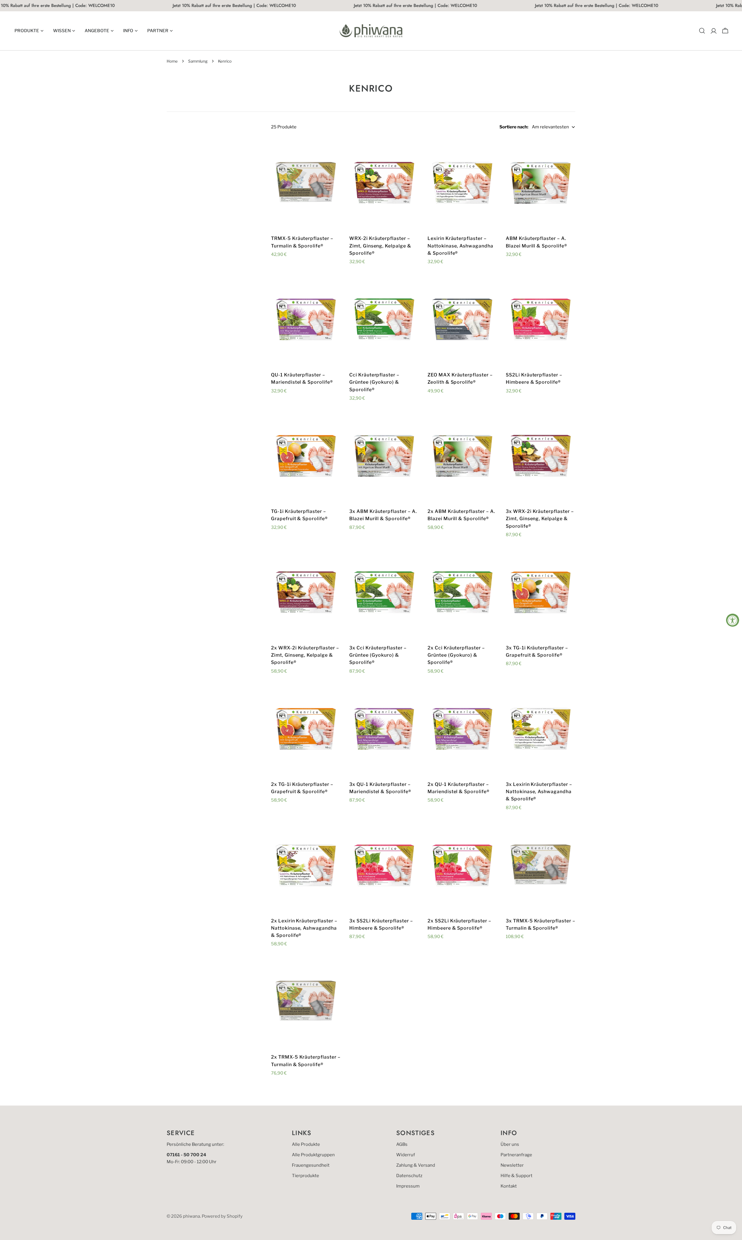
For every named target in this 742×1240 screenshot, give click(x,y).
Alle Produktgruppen (313, 1154)
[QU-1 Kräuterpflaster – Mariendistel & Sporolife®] (306, 320)
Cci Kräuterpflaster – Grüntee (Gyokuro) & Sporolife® (374, 382)
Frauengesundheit (311, 1165)
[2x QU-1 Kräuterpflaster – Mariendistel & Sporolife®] (462, 729)
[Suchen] (702, 31)
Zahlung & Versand (415, 1165)
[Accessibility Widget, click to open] (732, 620)
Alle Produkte (306, 1144)
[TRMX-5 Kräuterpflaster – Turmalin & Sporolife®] (306, 183)
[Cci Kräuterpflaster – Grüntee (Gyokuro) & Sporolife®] (384, 320)
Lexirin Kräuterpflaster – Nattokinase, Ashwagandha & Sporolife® (460, 246)
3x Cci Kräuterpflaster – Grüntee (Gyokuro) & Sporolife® (378, 655)
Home (172, 61)
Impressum (408, 1186)
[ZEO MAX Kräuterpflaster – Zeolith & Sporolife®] (462, 320)
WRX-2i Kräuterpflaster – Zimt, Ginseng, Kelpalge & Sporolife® (380, 246)
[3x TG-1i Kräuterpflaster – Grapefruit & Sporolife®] (540, 593)
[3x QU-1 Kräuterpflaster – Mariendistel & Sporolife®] (384, 729)
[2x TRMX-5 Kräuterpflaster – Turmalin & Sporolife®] (306, 1002)
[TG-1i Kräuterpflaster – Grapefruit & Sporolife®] (306, 456)
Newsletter (512, 1165)
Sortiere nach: (513, 127)
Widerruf (405, 1154)
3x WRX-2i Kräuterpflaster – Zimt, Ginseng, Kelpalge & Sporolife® (540, 519)
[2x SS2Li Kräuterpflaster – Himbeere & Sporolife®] (462, 866)
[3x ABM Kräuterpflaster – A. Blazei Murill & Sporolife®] (384, 456)
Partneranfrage (516, 1154)
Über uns (510, 1144)
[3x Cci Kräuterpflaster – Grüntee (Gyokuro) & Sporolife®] (384, 593)
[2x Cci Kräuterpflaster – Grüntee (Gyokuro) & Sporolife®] (462, 593)
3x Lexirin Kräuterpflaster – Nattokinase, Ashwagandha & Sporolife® (539, 792)
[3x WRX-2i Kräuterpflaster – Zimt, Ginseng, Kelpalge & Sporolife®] (540, 456)
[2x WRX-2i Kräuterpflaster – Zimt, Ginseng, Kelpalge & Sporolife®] (306, 593)
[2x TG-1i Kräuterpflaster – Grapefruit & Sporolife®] (306, 729)
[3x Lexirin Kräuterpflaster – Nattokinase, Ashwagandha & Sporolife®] (540, 729)
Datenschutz (409, 1175)
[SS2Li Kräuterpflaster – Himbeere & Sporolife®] (540, 320)
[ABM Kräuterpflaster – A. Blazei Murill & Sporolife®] (540, 183)
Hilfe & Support (516, 1175)
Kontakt (509, 1186)
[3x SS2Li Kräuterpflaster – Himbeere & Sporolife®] (384, 866)
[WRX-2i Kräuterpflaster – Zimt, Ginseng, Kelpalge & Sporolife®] (384, 183)
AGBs (402, 1144)
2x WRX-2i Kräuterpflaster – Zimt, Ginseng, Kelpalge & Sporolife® (305, 655)
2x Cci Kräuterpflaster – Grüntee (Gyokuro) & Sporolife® (456, 655)
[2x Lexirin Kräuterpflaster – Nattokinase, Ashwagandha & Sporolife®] (306, 866)
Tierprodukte (305, 1175)
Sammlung (198, 61)
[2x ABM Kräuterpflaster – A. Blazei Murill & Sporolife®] (462, 456)
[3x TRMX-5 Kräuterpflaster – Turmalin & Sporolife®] (540, 866)
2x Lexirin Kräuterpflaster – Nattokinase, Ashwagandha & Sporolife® (304, 928)
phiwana (191, 1216)
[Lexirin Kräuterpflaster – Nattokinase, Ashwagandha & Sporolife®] (462, 183)
